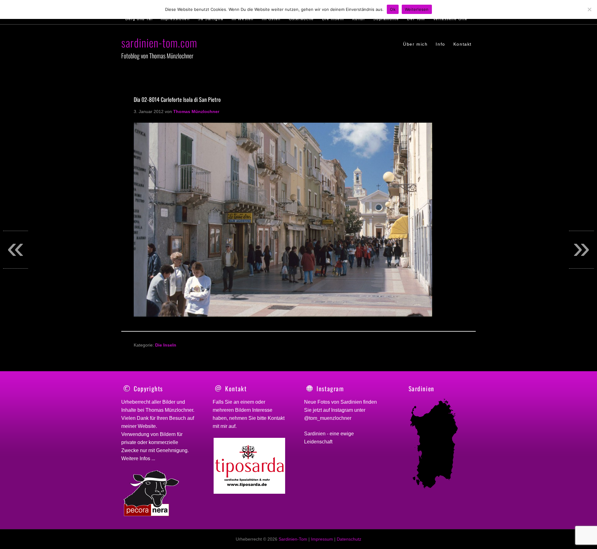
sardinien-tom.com (159, 42)
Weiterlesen (417, 9)
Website (147, 426)
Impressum (322, 539)
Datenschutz (349, 539)
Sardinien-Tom (293, 539)
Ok (393, 9)
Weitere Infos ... (138, 458)
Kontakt (276, 418)
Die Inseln (165, 345)
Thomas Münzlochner (169, 410)
